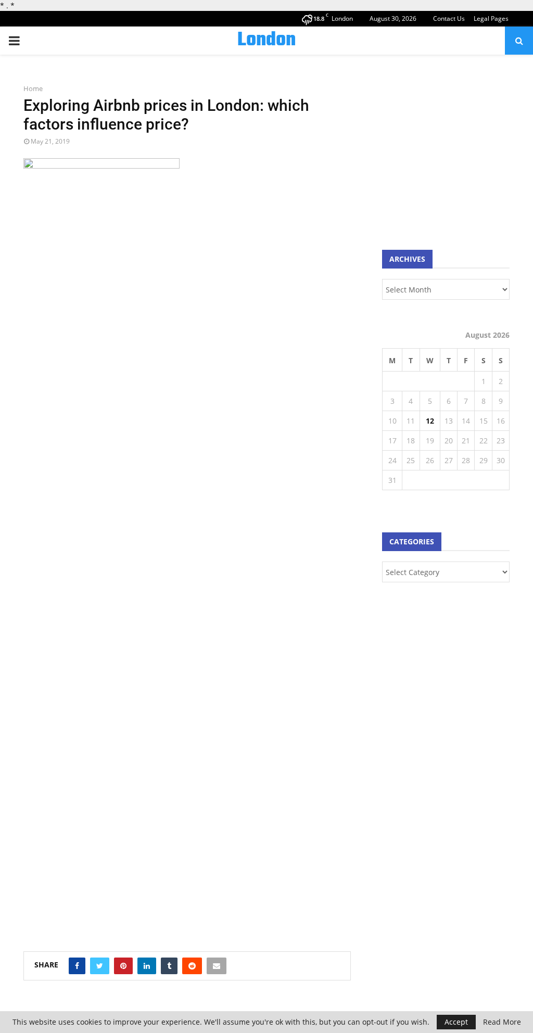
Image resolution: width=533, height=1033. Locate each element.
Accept (456, 1022)
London (266, 41)
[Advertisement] (457, 151)
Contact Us (449, 18)
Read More (502, 1022)
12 (430, 421)
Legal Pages (491, 18)
